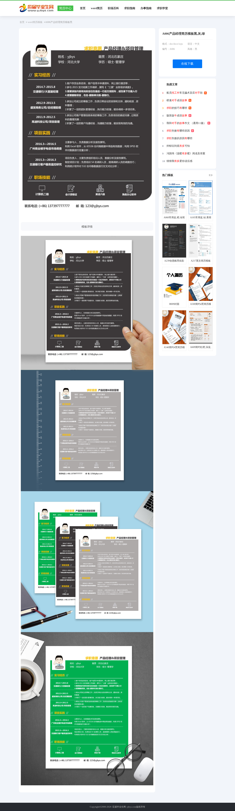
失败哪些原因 (178, 130)
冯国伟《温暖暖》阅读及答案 (186, 153)
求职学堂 (162, 8)
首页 (83, 8)
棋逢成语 (177, 100)
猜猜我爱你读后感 (179, 161)
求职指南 (129, 8)
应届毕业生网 (119, 806)
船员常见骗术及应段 (185, 92)
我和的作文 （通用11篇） (186, 123)
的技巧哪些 (177, 108)
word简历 (97, 8)
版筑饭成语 (177, 115)
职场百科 (113, 8)
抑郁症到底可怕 (178, 145)
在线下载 (187, 63)
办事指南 (146, 8)
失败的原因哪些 (179, 138)
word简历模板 (35, 22)
